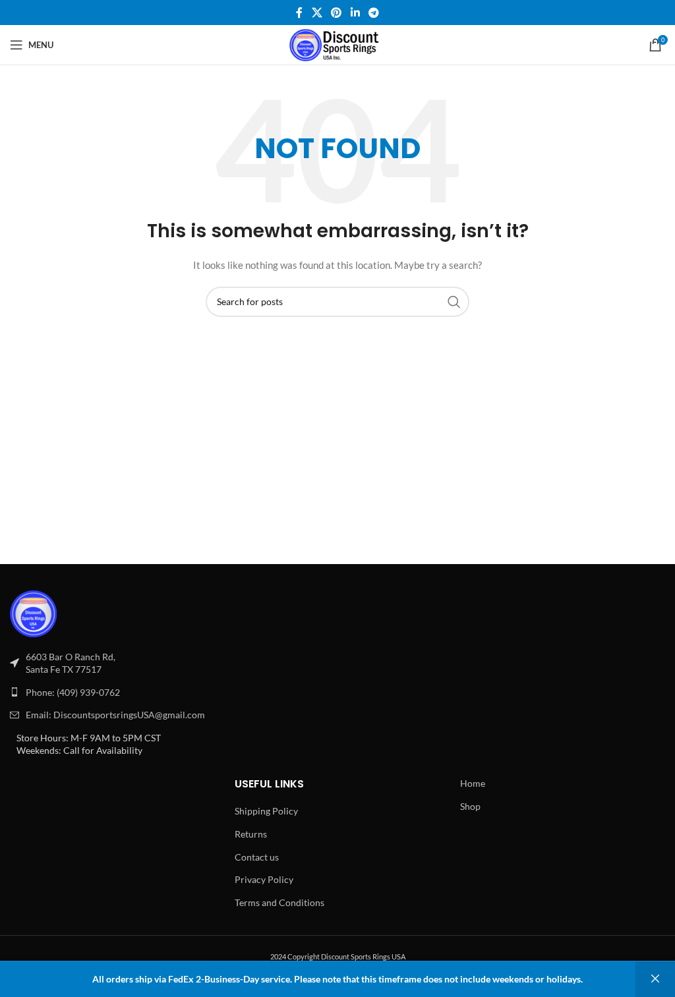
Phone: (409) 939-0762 (73, 692)
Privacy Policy (264, 879)
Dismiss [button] (655, 979)
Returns (251, 834)
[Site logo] (337, 43)
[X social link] (316, 12)
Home (472, 783)
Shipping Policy (266, 810)
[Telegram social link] (373, 12)
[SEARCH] (454, 302)
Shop (470, 806)
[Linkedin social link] (355, 12)
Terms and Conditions (279, 902)
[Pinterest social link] (336, 12)
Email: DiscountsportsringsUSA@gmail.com (115, 714)
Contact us (257, 857)
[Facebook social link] (299, 12)
